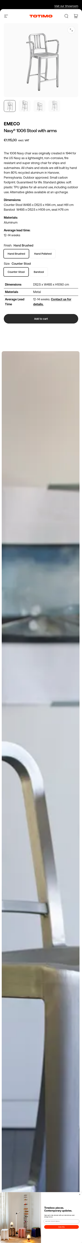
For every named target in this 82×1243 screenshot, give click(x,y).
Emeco (12, 123)
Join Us (61, 1227)
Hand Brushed (16, 253)
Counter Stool (16, 271)
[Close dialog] (79, 1194)
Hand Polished (42, 253)
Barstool (39, 271)
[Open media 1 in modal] (71, 30)
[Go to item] (10, 106)
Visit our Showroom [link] (66, 6)
